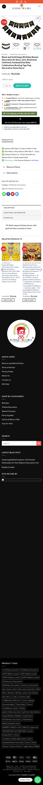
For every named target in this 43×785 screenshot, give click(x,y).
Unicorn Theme (15, 746)
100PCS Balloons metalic (11, 677)
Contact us (6, 380)
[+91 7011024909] (25, 1)
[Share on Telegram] (17, 194)
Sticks (34, 742)
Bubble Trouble (8, 467)
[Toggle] (4, 167)
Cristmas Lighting (28, 700)
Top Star (5, 746)
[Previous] (1, 274)
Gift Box (22, 708)
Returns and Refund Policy (13, 363)
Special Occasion (9, 411)
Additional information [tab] (14, 213)
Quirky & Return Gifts (11, 419)
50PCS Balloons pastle (28, 674)
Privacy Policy (7, 371)
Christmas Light (24, 697)
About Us (6, 375)
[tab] (7, 139)
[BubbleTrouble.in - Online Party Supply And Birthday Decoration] (21, 6)
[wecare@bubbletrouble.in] (17, 1)
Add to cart (22, 86)
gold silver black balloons (31, 712)
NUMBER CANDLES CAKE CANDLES (16, 727)
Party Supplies (8, 415)
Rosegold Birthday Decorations (13, 742)
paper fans (34, 727)
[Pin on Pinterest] (13, 194)
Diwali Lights (20, 704)
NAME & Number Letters (11, 723)
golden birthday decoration (12, 712)
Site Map (5, 384)
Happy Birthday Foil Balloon (12, 716)
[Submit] (38, 12)
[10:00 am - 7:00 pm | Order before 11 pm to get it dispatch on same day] (21, 1)
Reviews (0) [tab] (8, 218)
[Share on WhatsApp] (4, 194)
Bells (4, 693)
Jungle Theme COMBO (31, 746)
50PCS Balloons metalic (11, 674)
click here (34, 160)
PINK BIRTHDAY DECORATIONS (14, 731)
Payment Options (29, 768)
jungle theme (28, 716)
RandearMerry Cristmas (11, 735)
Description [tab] (9, 208)
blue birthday (33, 693)
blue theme (6, 697)
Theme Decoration (9, 407)
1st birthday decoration (11, 670)
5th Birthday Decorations (29, 670)
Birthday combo (21, 693)
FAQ (16, 766)
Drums (29, 704)
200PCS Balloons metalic (30, 677)
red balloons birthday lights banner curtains (17, 739)
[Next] (41, 274)
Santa (28, 742)
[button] (4, 6)
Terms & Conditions (28, 766)
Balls (38, 689)
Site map (27, 771)
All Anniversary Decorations (12, 681)
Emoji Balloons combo (10, 708)
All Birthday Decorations (18, 54)
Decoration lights (8, 704)
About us (10, 766)
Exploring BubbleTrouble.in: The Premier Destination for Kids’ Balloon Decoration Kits (20, 461)
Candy (14, 697)
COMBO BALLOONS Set (11, 700)
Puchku (30, 731)
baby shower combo (9, 689)
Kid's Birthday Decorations (14, 189)
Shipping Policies (14, 768)
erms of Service (9, 367)
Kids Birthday (27, 719)
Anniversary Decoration (29, 685)
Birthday (5, 54)
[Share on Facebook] (8, 194)
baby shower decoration (26, 689)
